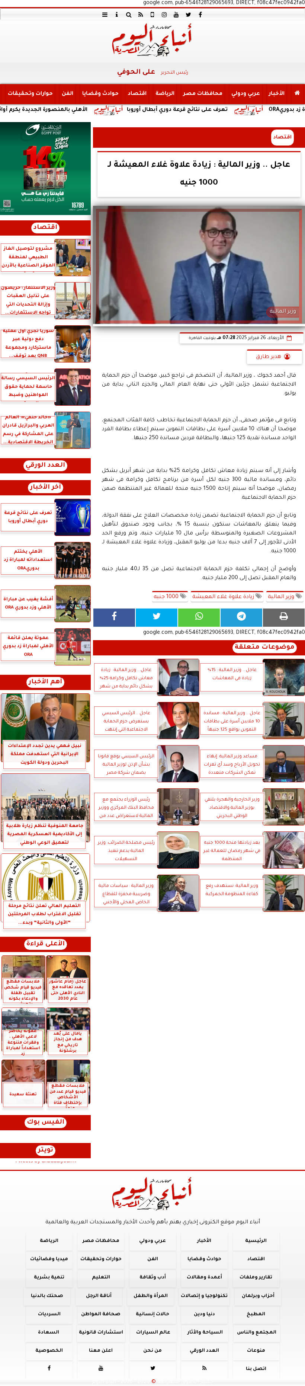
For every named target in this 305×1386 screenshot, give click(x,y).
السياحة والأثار (205, 1332)
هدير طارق (268, 357)
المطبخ (256, 1314)
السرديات (49, 1314)
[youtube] (176, 14)
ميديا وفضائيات (49, 1259)
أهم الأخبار (45, 682)
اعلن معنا (101, 1351)
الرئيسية (256, 1241)
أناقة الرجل (99, 1296)
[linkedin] (164, 14)
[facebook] (200, 14)
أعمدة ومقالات (204, 1277)
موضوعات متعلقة (265, 647)
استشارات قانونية (101, 1332)
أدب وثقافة (152, 1277)
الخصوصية (49, 1351)
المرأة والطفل (151, 1296)
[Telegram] (241, 618)
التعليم (101, 1277)
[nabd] (152, 14)
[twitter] (188, 14)
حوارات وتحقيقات (30, 94)
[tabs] (105, 14)
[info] (117, 14)
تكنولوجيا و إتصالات (204, 1296)
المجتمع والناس (256, 1332)
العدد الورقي (45, 465)
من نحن (152, 1351)
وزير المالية (282, 597)
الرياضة (164, 94)
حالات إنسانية (152, 1314)
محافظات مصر (202, 94)
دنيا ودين (204, 1314)
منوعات (256, 1351)
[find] (129, 14)
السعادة (48, 1332)
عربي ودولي (245, 94)
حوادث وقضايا (100, 94)
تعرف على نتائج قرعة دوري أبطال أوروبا (216, 110)
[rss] (141, 14)
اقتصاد (137, 94)
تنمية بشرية (49, 1277)
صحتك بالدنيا (47, 1296)
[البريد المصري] (45, 168)
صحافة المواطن (101, 1314)
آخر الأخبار (45, 487)
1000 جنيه (167, 597)
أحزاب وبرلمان (258, 1296)
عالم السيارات (153, 1332)
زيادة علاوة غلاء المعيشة (224, 597)
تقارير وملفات (256, 1277)
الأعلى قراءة (45, 944)
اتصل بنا (256, 1369)
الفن (67, 94)
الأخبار (277, 94)
